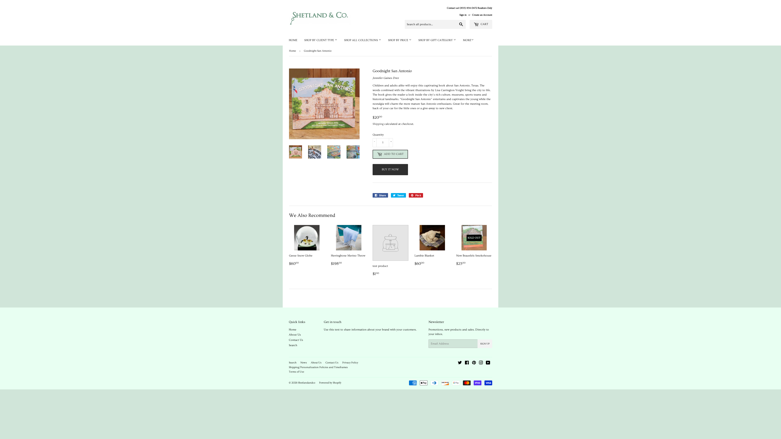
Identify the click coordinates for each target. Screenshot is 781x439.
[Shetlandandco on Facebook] (467, 363)
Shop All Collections (361, 40)
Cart (484, 24)
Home (293, 40)
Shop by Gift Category (436, 40)
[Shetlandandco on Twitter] (460, 363)
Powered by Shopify (330, 382)
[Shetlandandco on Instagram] (481, 363)
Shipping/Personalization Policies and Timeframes (318, 367)
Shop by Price (398, 40)
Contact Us (296, 340)
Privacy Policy (350, 362)
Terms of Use (296, 371)
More (467, 40)
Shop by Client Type (319, 40)
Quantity (378, 134)
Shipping (378, 124)
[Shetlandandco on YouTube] (488, 363)
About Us (295, 334)
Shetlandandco (306, 382)
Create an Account (482, 15)
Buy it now (390, 169)
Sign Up (485, 343)
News (303, 362)
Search (293, 345)
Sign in (463, 15)
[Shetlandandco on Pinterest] (474, 363)
